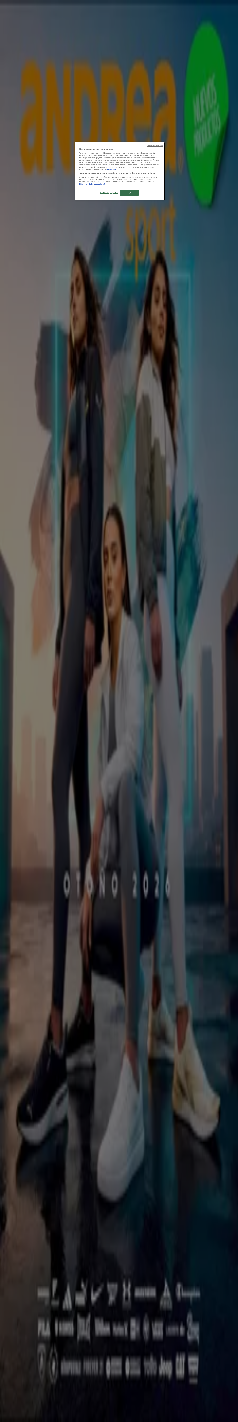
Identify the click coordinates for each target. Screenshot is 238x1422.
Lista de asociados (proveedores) (92, 184)
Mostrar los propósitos (109, 193)
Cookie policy (112, 169)
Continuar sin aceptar (155, 146)
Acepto (129, 193)
